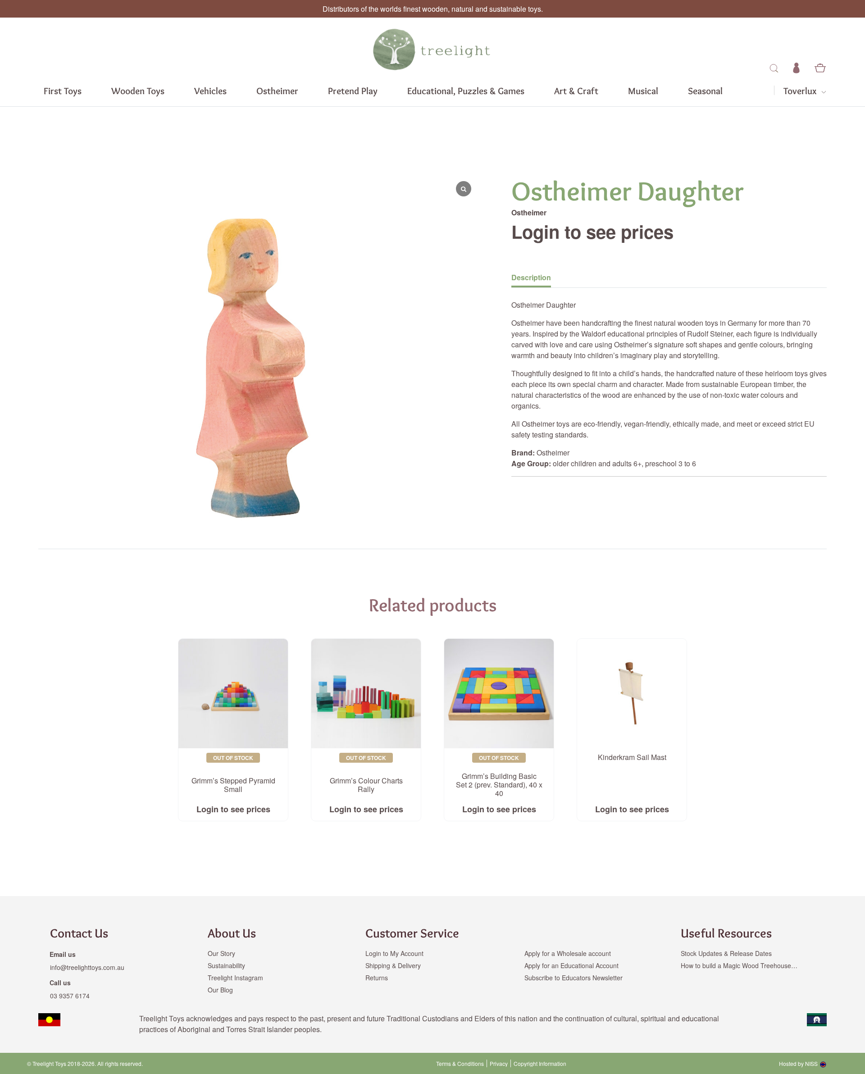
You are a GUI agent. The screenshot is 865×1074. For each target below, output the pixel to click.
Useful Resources (726, 933)
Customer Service (412, 933)
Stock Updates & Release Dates (726, 953)
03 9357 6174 (70, 995)
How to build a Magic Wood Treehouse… (739, 965)
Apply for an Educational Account (571, 965)
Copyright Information (540, 1063)
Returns (376, 977)
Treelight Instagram (235, 977)
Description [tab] (531, 277)
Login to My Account (394, 953)
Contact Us (79, 933)
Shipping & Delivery (393, 965)
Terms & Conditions (460, 1063)
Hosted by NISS (798, 1063)
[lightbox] (72, 355)
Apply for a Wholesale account (567, 953)
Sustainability (226, 965)
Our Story (221, 953)
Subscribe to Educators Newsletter (573, 977)
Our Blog (220, 989)
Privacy (499, 1063)
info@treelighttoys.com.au (87, 967)
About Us (232, 933)
